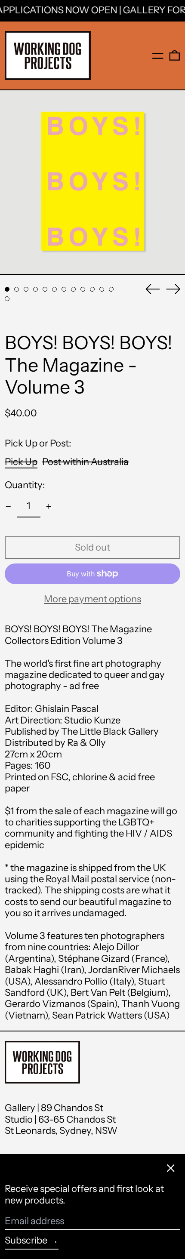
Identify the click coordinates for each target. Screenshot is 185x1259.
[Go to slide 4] (35, 289)
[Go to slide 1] (7, 289)
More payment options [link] (92, 599)
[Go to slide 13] (7, 298)
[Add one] (48, 506)
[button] (175, 55)
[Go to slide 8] (73, 289)
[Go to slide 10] (92, 289)
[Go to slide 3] (26, 289)
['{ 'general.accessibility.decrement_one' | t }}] (8, 506)
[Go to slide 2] (16, 289)
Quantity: (25, 485)
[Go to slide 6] (54, 289)
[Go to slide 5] (45, 289)
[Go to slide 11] (101, 289)
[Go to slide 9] (82, 289)
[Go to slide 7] (64, 289)
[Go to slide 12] (111, 289)
